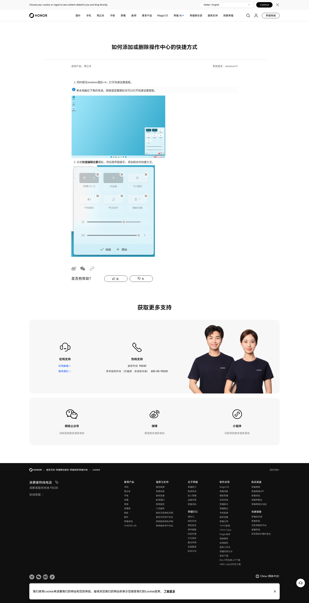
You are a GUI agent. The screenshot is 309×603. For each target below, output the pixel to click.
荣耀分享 (224, 521)
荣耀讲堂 (255, 521)
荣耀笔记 (224, 508)
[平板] (116, 15)
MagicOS (162, 15)
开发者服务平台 (258, 525)
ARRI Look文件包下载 (230, 564)
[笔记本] (105, 15)
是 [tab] (117, 278)
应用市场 (224, 500)
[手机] (92, 15)
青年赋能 (192, 529)
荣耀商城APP (257, 491)
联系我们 (63, 371)
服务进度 (160, 495)
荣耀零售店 (256, 500)
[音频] (137, 15)
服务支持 (213, 15)
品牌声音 (192, 500)
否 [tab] (143, 278)
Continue (264, 5)
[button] (38, 577)
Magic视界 (225, 534)
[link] (31, 577)
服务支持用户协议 (164, 517)
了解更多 (169, 591)
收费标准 (160, 491)
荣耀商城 (271, 15)
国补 (78, 15)
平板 (112, 15)
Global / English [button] (211, 5)
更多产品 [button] (147, 15)
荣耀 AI (178, 15)
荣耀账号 (224, 504)
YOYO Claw (225, 530)
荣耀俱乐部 (196, 15)
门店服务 (160, 508)
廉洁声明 (192, 542)
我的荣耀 (224, 495)
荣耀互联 (224, 491)
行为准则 (192, 538)
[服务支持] (219, 15)
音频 (133, 15)
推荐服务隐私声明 (164, 521)
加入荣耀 (192, 495)
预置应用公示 (226, 551)
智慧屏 (127, 508)
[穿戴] (127, 15)
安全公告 (192, 551)
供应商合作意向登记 (261, 534)
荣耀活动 (192, 504)
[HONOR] (37, 469)
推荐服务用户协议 (164, 525)
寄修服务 (160, 504)
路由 (126, 512)
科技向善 (192, 534)
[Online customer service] (300, 583)
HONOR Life (130, 525)
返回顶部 (274, 469)
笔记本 (100, 15)
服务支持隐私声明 (164, 512)
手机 (88, 15)
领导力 (191, 516)
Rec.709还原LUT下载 (230, 560)
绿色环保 (192, 521)
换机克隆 (224, 517)
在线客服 (63, 365)
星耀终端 (255, 529)
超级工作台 (225, 547)
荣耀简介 (192, 487)
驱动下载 (224, 555)
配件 (126, 517)
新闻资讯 (192, 491)
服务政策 (160, 487)
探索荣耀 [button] (228, 15)
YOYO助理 (225, 525)
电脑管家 (224, 538)
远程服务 (224, 542)
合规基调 (192, 546)
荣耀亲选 (128, 521)
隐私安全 (192, 525)
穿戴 (123, 15)
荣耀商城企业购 (258, 504)
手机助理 (224, 512)
